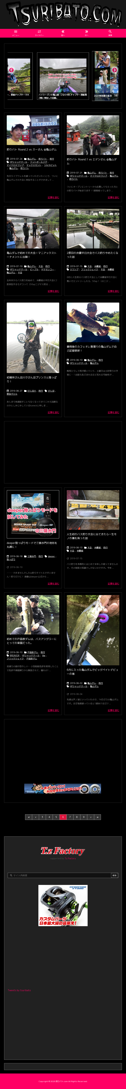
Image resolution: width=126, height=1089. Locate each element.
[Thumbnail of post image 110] (93, 135)
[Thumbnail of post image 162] (33, 514)
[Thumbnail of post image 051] (33, 228)
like (43, 655)
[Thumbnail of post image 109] (93, 322)
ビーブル (34, 269)
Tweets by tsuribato (19, 990)
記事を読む (53, 197)
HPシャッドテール (18, 162)
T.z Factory (70, 858)
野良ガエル (12, 393)
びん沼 (51, 390)
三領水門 (31, 556)
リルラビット (50, 165)
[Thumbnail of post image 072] (33, 615)
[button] (13, 71)
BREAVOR (14, 655)
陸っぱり (11, 559)
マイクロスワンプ (15, 165)
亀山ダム (31, 158)
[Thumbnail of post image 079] (93, 228)
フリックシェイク (89, 269)
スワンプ (74, 269)
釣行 (52, 158)
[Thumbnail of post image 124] (33, 338)
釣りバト (43, 158)
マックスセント (33, 165)
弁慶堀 (97, 266)
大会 (41, 266)
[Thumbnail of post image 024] (93, 510)
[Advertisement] (63, 452)
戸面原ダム (32, 652)
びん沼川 (31, 390)
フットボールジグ (38, 162)
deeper (51, 556)
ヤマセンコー (47, 269)
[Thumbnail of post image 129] (33, 130)
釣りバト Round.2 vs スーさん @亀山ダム (32, 149)
